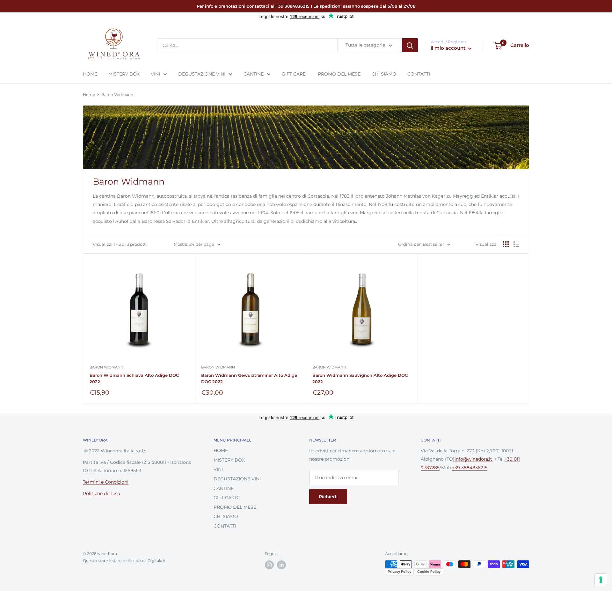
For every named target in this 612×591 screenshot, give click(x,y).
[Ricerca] (410, 46)
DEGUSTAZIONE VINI (201, 74)
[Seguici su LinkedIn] (281, 564)
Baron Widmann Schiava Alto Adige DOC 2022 (134, 378)
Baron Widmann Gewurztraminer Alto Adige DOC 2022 (249, 378)
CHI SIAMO (384, 74)
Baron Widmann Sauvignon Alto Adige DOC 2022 (360, 378)
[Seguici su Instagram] (269, 564)
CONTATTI (418, 74)
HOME (90, 74)
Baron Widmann (117, 94)
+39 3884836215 (469, 468)
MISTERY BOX (124, 74)
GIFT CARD (294, 74)
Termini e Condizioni (105, 482)
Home (89, 94)
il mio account (449, 48)
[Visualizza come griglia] (506, 244)
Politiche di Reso (101, 493)
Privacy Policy (399, 571)
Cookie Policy (429, 571)
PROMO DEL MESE (339, 74)
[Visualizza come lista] (516, 244)
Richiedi (328, 497)
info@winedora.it (474, 459)
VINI (155, 74)
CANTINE (254, 74)
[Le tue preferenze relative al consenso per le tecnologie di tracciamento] (601, 580)
